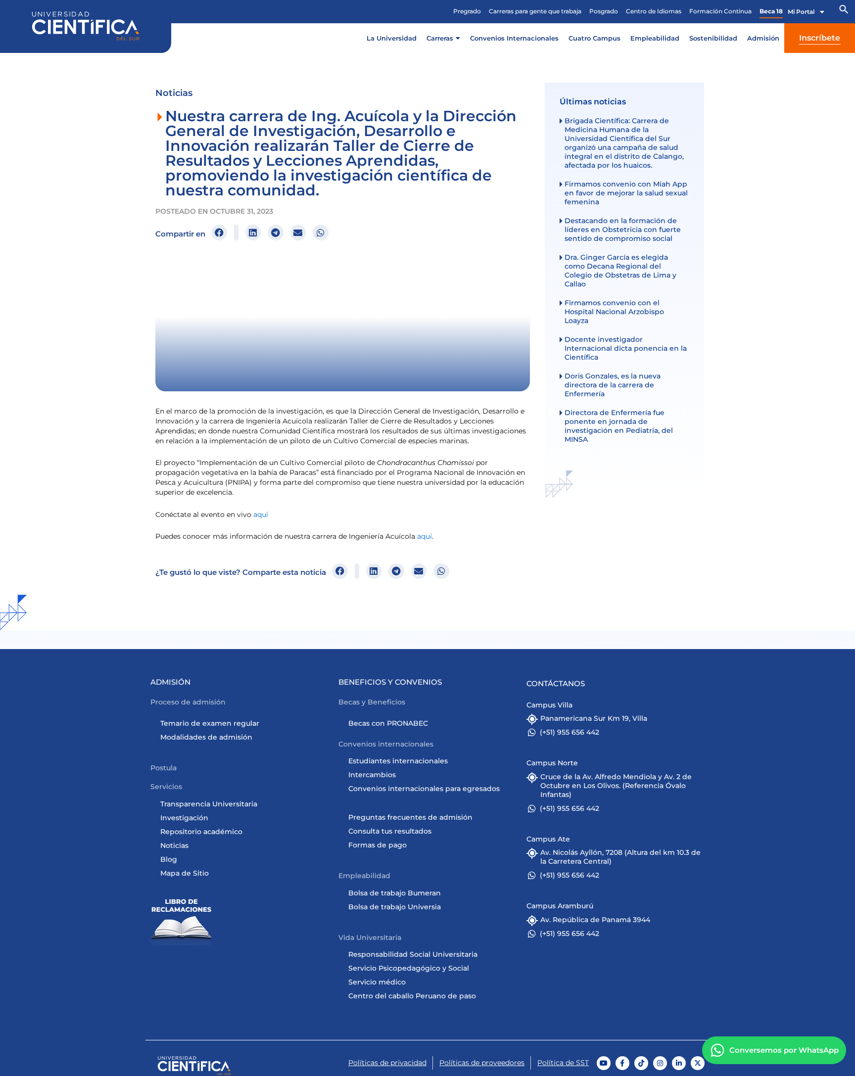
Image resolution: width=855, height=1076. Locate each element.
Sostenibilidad (713, 38)
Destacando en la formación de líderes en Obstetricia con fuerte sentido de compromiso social (623, 229)
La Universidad (392, 38)
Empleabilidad (654, 38)
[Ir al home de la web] (85, 26)
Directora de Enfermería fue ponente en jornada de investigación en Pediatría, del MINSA (619, 426)
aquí (260, 514)
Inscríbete (819, 38)
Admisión (763, 38)
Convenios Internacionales (514, 38)
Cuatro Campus (594, 38)
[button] (844, 11)
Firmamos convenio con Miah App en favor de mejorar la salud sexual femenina (626, 193)
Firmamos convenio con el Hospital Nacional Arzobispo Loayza (614, 311)
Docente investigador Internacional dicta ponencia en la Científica (626, 348)
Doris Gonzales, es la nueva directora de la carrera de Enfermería (613, 385)
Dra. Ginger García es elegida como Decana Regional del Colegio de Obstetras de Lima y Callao (620, 270)
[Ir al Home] (194, 1065)
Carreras (440, 38)
